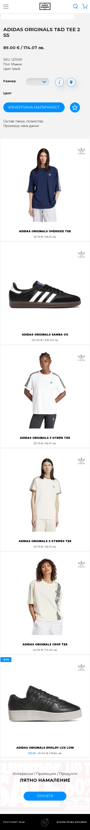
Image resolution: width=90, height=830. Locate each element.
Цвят (7, 93)
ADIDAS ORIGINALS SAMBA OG (45, 334)
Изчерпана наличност (33, 107)
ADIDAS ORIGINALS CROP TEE (45, 644)
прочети (45, 796)
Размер (9, 81)
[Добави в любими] (75, 107)
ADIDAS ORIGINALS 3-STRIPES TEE (45, 541)
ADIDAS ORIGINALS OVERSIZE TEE (45, 231)
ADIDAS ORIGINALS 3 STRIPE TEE (45, 437)
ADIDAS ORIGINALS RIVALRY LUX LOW (45, 747)
